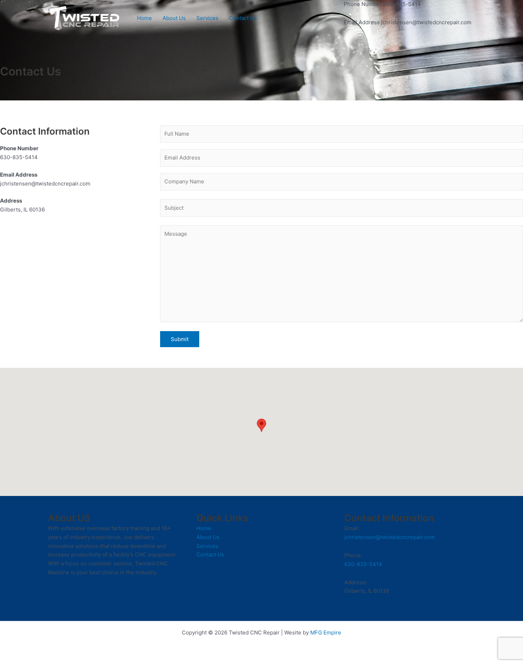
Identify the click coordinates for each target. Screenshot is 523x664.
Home (144, 18)
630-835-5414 (363, 564)
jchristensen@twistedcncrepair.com (389, 537)
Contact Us (243, 18)
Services (207, 18)
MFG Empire (325, 632)
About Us (174, 18)
